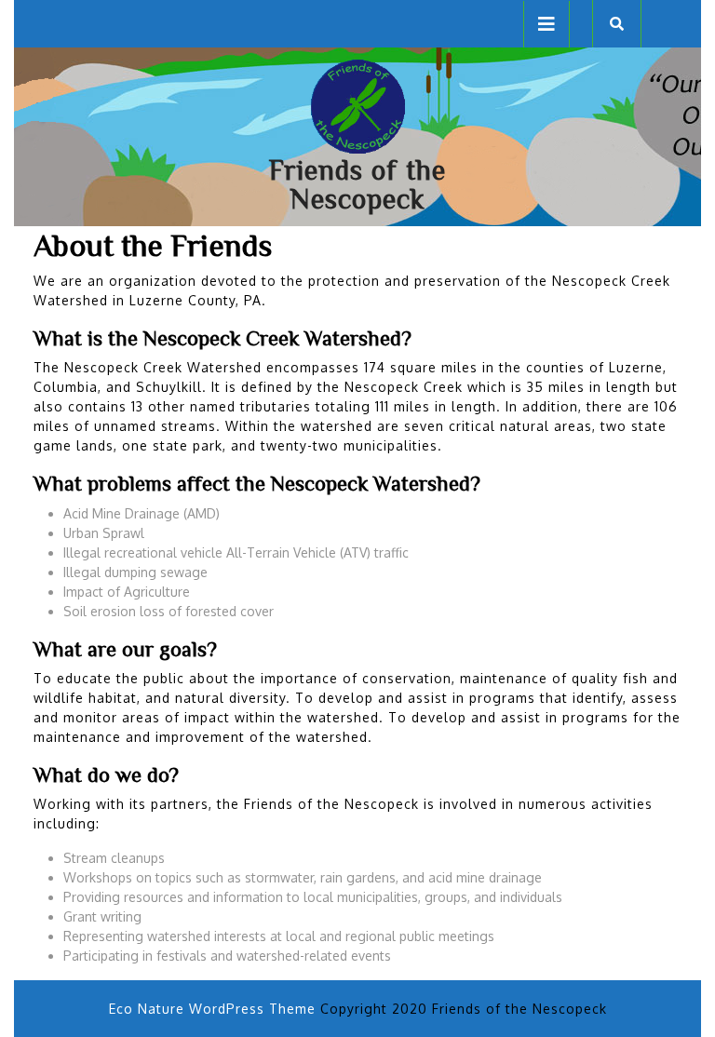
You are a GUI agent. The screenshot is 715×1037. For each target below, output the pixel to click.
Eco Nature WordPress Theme (212, 1009)
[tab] (546, 24)
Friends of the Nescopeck (357, 183)
